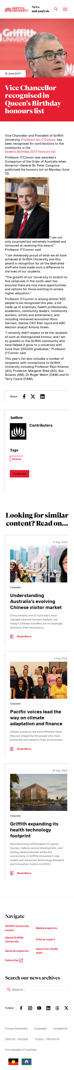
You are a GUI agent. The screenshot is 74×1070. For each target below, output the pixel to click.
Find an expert (45, 939)
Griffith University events (17, 928)
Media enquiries (46, 928)
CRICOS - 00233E (16, 1039)
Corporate (19, 473)
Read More (24, 636)
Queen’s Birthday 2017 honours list (30, 152)
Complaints (60, 1028)
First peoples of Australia (20, 1049)
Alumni (16, 459)
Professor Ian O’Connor (38, 140)
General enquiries (17, 950)
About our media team (47, 951)
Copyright (40, 1028)
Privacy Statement (16, 1028)
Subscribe (12, 960)
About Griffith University (14, 939)
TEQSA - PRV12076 (47, 1039)
